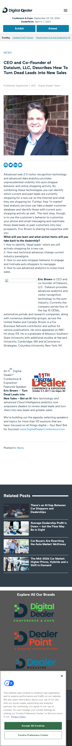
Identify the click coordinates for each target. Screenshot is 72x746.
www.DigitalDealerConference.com (42, 429)
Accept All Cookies (33, 725)
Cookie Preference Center (33, 735)
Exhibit (19, 28)
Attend (52, 28)
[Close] (62, 676)
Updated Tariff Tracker (23, 37)
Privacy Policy (18, 716)
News (8, 52)
